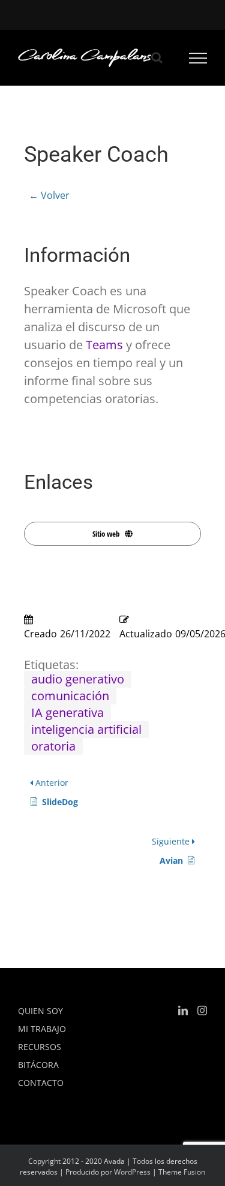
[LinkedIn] (183, 1010)
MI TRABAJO (42, 1028)
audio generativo (77, 679)
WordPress (132, 1172)
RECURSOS (39, 1046)
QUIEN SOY (40, 1010)
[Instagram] (202, 1010)
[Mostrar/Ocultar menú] (198, 58)
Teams (104, 345)
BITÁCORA (38, 1064)
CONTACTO (41, 1082)
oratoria (53, 746)
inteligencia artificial (86, 729)
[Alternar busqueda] (157, 57)
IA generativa (67, 712)
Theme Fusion (181, 1172)
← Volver (49, 195)
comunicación (70, 696)
